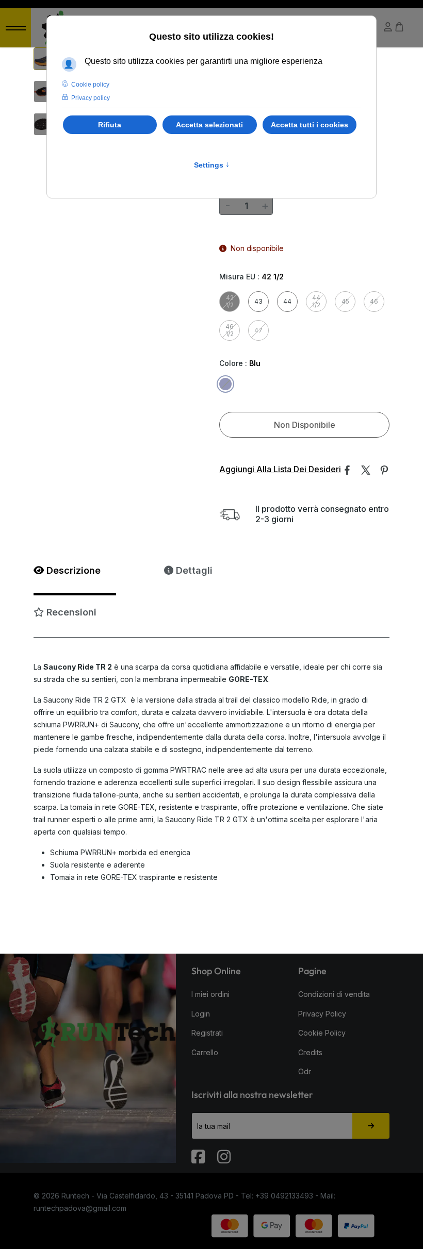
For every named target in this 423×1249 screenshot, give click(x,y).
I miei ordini (210, 994)
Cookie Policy (322, 1032)
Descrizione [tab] (72, 570)
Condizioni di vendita (334, 994)
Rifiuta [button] (109, 125)
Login (200, 1013)
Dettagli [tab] (193, 570)
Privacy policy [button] (90, 98)
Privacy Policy (322, 1013)
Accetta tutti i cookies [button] (309, 125)
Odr (304, 1071)
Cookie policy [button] (90, 84)
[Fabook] (199, 1152)
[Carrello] (399, 27)
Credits (310, 1052)
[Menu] (15, 27)
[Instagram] (225, 1152)
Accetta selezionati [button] (209, 125)
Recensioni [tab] (70, 612)
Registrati (207, 1032)
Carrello (204, 1052)
